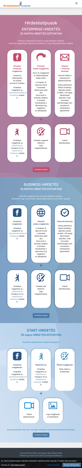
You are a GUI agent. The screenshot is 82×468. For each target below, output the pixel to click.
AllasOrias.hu (17, 145)
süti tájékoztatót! (18, 465)
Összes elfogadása (71, 465)
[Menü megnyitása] (76, 3)
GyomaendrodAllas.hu (53, 456)
